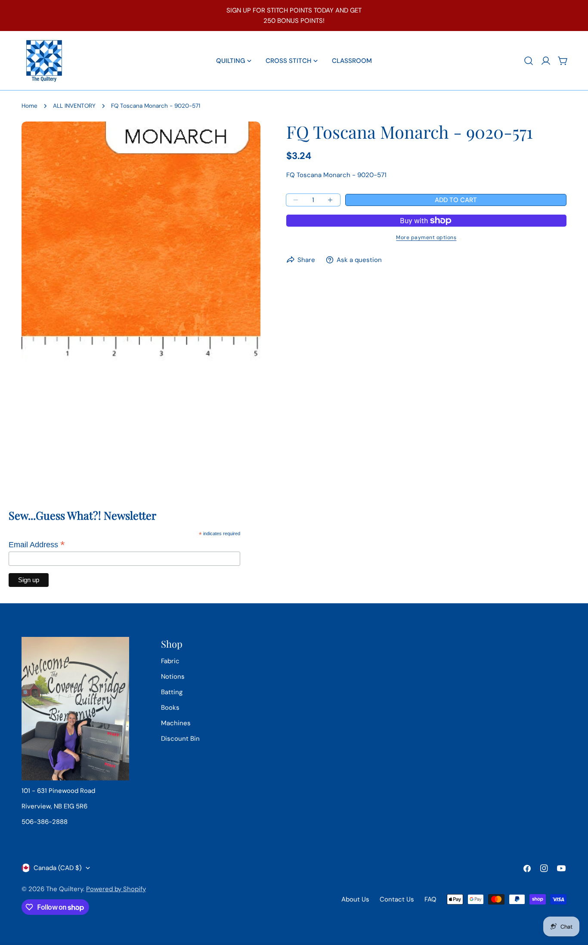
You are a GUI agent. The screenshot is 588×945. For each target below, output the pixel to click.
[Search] (528, 60)
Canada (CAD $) (58, 868)
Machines (176, 723)
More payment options (426, 237)
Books (170, 707)
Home (29, 105)
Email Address (37, 544)
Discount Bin (180, 738)
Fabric (170, 661)
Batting (172, 692)
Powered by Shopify (116, 889)
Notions (173, 676)
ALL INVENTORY (74, 105)
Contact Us (397, 899)
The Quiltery (64, 889)
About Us (355, 899)
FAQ (430, 899)
